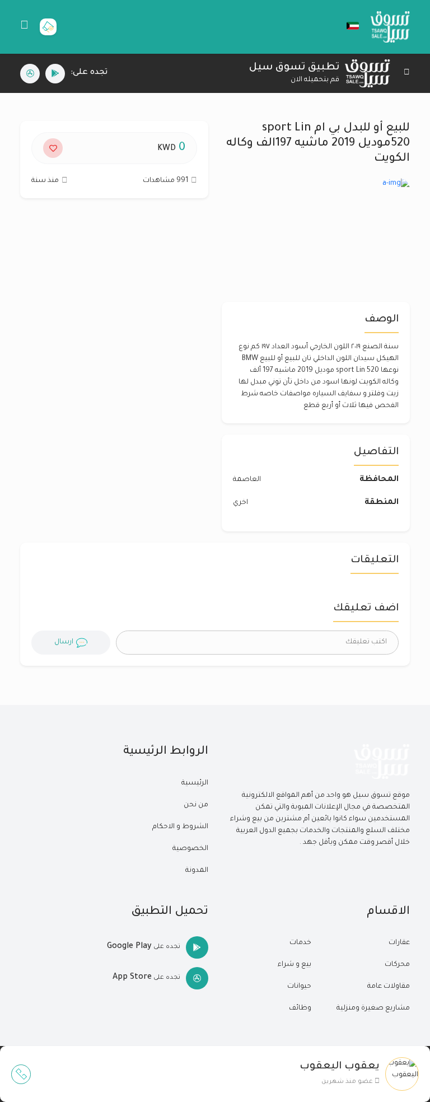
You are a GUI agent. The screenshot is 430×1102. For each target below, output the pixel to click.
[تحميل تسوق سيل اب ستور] (30, 73)
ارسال (63, 642)
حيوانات (299, 987)
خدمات (300, 943)
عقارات (399, 943)
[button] (347, 25)
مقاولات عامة (388, 987)
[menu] (24, 26)
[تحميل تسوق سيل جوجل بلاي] (55, 73)
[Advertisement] (114, 307)
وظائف (300, 1008)
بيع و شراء (294, 965)
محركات (397, 965)
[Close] (407, 74)
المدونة (196, 871)
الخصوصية (190, 849)
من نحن (196, 805)
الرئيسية (194, 783)
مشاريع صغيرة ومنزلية (373, 1008)
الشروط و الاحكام (180, 827)
